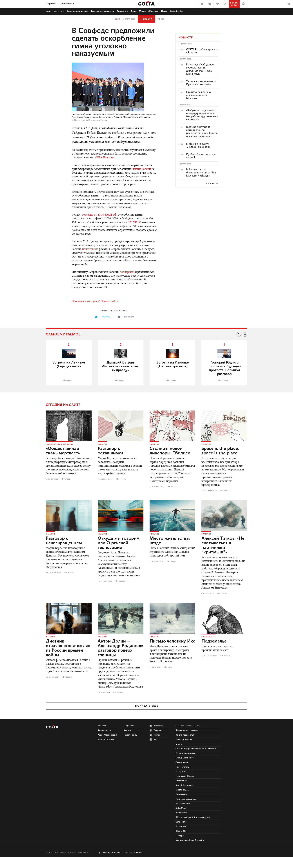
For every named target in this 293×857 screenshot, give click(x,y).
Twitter (157, 735)
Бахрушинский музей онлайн (189, 840)
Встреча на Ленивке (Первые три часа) (172, 364)
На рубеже (180, 772)
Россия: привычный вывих (59, 444)
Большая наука (182, 804)
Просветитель (182, 767)
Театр (133, 11)
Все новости (212, 183)
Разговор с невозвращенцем (64, 540)
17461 (67, 479)
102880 (122, 581)
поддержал (127, 272)
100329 (227, 490)
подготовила (90, 249)
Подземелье (214, 641)
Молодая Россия (183, 739)
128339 (227, 656)
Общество (153, 11)
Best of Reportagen (184, 785)
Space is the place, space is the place (220, 451)
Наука (164, 11)
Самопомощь (181, 762)
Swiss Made (180, 808)
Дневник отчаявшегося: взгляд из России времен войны (68, 648)
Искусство (59, 11)
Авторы (127, 730)
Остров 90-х (181, 822)
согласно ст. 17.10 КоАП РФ (99, 215)
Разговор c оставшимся (110, 451)
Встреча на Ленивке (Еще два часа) (68, 364)
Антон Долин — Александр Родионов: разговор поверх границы (120, 648)
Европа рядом (182, 790)
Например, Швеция (184, 776)
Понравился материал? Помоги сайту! (95, 301)
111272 (69, 677)
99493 (174, 487)
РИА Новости (105, 157)
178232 (173, 380)
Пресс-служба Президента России (90, 120)
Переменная (181, 794)
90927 (171, 667)
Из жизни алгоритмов (186, 753)
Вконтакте (158, 726)
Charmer (138, 853)
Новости (146, 19)
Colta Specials (176, 11)
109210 (120, 692)
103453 (71, 573)
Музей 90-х (180, 826)
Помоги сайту (67, 4)
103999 (173, 561)
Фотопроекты (104, 730)
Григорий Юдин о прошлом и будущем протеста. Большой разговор (224, 368)
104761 (224, 593)
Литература (122, 11)
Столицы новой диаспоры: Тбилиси (170, 451)
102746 (122, 479)
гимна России (142, 169)
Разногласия (181, 813)
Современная (77, 11)
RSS (155, 739)
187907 (69, 380)
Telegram (158, 730)
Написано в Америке (185, 799)
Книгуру (179, 836)
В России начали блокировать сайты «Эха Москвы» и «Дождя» (201, 172)
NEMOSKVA (181, 781)
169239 (225, 380)
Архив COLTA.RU (106, 739)
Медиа (142, 11)
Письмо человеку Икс (172, 641)
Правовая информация (109, 853)
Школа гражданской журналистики (192, 817)
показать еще (146, 706)
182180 (121, 380)
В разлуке (102, 444)
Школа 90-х (180, 831)
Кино (48, 11)
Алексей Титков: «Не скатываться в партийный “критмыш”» (222, 545)
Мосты (178, 744)
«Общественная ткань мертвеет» (63, 451)
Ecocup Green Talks (184, 758)
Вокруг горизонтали (185, 735)
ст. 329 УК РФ (132, 222)
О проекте (51, 4)
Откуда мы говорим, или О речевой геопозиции (119, 543)
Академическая (102, 11)
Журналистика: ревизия (186, 730)
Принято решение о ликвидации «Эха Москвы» (198, 95)
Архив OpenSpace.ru (108, 735)
